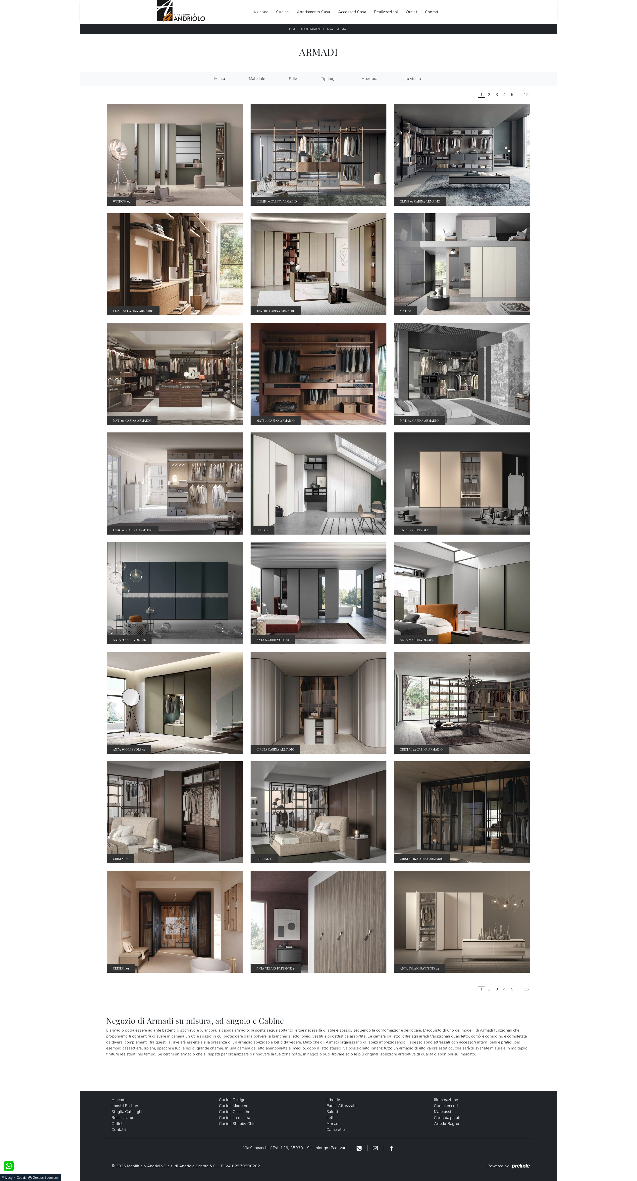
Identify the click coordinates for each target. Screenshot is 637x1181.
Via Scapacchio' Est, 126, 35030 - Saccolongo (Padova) (294, 1148)
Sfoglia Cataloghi (126, 1111)
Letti (330, 1117)
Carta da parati (447, 1117)
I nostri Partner (124, 1106)
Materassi (442, 1111)
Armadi (343, 29)
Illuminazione (446, 1100)
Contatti (432, 12)
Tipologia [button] (329, 78)
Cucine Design (232, 1100)
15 (526, 94)
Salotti (332, 1111)
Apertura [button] (369, 78)
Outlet (411, 12)
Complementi (446, 1106)
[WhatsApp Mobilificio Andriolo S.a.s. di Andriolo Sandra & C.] (9, 1166)
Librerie (333, 1100)
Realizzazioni (386, 12)
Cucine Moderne (233, 1106)
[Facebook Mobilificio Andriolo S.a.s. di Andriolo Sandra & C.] (391, 1148)
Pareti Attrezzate (341, 1106)
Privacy (7, 1178)
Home (292, 29)
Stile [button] (293, 78)
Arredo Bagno (446, 1123)
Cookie (22, 1178)
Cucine (282, 12)
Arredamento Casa (313, 12)
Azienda (260, 12)
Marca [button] (219, 78)
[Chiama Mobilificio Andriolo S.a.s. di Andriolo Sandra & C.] (360, 1148)
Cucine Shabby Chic (237, 1123)
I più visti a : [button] (412, 78)
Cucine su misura (234, 1117)
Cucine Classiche (234, 1111)
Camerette (335, 1129)
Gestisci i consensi (46, 1178)
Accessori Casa (352, 12)
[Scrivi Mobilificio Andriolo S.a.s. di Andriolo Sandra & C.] (376, 1148)
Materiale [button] (257, 78)
